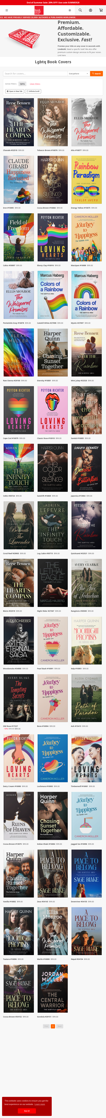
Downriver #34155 (79, 901)
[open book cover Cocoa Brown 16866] (53, 180)
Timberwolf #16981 (79, 786)
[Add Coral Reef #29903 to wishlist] (30, 542)
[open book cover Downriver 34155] (87, 874)
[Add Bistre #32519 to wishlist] (30, 600)
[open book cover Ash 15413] (87, 698)
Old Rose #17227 (10, 726)
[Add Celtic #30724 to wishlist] (30, 485)
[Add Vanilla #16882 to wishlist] (30, 890)
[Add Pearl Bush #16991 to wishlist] (64, 657)
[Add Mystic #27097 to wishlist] (98, 312)
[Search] (80, 10)
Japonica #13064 (78, 496)
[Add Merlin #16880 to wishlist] (64, 948)
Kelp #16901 (76, 668)
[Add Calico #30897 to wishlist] (30, 254)
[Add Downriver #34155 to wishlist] (98, 890)
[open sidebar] (6, 10)
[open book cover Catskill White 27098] (53, 295)
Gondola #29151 (44, 1016)
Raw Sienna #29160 (11, 380)
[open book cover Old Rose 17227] (19, 698)
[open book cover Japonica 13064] (87, 468)
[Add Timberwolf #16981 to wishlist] (98, 775)
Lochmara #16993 (45, 786)
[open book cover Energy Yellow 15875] (87, 180)
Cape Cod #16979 (10, 438)
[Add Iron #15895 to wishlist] (30, 197)
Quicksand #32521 (79, 553)
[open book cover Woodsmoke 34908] (19, 641)
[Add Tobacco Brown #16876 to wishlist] (64, 139)
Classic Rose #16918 (46, 438)
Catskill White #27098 (46, 323)
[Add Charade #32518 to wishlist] (30, 139)
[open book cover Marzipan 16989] (87, 238)
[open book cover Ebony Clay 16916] (53, 238)
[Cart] (101, 10)
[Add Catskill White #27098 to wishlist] (64, 312)
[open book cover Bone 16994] (53, 698)
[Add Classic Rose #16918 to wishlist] (64, 427)
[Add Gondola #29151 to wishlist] (64, 1006)
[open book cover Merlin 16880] (53, 931)
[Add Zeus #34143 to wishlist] (64, 890)
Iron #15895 (8, 208)
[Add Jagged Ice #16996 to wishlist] (98, 833)
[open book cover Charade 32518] (19, 122)
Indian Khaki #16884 (46, 844)
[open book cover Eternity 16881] (53, 353)
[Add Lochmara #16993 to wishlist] (64, 775)
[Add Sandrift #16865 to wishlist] (64, 485)
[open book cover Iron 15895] (19, 180)
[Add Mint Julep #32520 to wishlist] (98, 369)
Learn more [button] (40, 1104)
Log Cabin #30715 (45, 553)
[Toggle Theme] (70, 10)
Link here (62, 55)
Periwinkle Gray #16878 (13, 323)
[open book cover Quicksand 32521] (87, 526)
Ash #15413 (76, 726)
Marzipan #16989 (78, 265)
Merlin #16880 (43, 959)
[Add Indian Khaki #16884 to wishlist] (64, 833)
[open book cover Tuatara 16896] (19, 931)
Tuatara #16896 (10, 959)
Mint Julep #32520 (79, 380)
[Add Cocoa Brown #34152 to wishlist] (30, 1006)
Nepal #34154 (77, 959)
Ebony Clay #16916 (45, 265)
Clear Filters (35, 84)
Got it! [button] (27, 1111)
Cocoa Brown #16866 (46, 208)
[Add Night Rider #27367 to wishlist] (64, 600)
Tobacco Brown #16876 (47, 150)
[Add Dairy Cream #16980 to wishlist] (30, 775)
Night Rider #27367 (45, 611)
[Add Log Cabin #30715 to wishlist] (64, 542)
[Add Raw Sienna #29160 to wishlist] (30, 369)
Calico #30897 (9, 265)
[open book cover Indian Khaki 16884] (53, 816)
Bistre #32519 (9, 611)
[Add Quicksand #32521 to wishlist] (98, 542)
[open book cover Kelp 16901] (87, 641)
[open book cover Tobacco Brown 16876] (53, 122)
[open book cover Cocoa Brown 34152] (19, 989)
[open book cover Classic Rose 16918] (53, 410)
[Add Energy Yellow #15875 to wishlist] (98, 197)
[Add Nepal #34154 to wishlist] (98, 948)
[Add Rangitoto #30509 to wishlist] (98, 600)
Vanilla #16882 (9, 901)
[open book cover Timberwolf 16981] (87, 759)
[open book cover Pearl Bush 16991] (53, 641)
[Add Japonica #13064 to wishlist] (98, 485)
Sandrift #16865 (44, 496)
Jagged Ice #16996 (79, 844)
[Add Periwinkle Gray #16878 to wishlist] (30, 312)
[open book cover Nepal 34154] (87, 931)
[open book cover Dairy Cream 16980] (19, 759)
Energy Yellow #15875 (80, 208)
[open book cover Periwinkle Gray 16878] (19, 295)
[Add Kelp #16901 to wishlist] (98, 657)
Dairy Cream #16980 (12, 786)
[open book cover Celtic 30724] (19, 468)
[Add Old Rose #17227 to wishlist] (30, 718)
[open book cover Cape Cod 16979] (19, 410)
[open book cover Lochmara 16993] (53, 759)
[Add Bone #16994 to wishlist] (64, 718)
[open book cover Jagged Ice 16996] (87, 816)
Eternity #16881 (44, 380)
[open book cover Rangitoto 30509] (87, 583)
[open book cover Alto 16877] (87, 122)
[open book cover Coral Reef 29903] (19, 526)
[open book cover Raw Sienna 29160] (19, 353)
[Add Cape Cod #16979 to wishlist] (30, 427)
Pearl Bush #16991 (45, 668)
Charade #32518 (10, 150)
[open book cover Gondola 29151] (53, 989)
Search (98, 73)
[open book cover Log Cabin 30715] (53, 526)
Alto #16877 (76, 150)
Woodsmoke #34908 (12, 668)
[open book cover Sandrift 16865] (53, 468)
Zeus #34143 (42, 901)
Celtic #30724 (9, 496)
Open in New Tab (15, 91)
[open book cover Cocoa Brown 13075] (19, 816)
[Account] (90, 10)
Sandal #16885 (77, 438)
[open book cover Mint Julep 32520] (87, 353)
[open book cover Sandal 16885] (87, 410)
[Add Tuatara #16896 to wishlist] (30, 948)
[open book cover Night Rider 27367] (53, 583)
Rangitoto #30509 (79, 611)
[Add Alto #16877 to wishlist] (98, 139)
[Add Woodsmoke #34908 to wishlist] (30, 657)
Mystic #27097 (77, 323)
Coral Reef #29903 (11, 553)
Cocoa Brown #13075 (12, 844)
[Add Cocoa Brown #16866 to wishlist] (64, 197)
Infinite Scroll (34, 91)
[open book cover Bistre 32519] (19, 583)
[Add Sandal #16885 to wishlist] (98, 427)
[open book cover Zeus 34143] (53, 874)
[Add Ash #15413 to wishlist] (98, 718)
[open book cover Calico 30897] (19, 238)
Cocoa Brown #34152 (12, 1016)
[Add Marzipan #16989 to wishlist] (98, 254)
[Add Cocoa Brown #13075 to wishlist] (30, 833)
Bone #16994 (42, 726)
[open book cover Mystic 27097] (87, 295)
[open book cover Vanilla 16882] (19, 874)
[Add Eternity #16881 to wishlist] (64, 369)
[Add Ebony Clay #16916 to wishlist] (64, 254)
